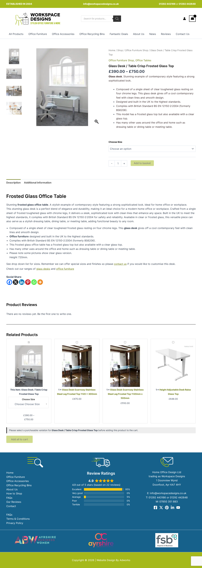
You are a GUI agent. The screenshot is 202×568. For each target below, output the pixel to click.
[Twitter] (161, 507)
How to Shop (14, 493)
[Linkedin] (21, 282)
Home (112, 50)
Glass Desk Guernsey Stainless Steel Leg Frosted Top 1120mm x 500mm (126, 393)
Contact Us (182, 34)
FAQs (9, 497)
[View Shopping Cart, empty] (192, 18)
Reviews (166, 34)
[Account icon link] (184, 18)
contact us (120, 263)
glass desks (43, 268)
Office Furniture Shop (136, 50)
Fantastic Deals (119, 34)
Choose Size (115, 142)
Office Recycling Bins (92, 34)
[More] (40, 282)
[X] (15, 282)
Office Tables (143, 60)
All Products (16, 34)
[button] (97, 89)
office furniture (65, 268)
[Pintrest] (167, 507)
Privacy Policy (14, 523)
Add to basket (142, 163)
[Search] (117, 18)
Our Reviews (13, 501)
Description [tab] (13, 182)
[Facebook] (9, 282)
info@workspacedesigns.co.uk (101, 3)
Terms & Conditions (18, 518)
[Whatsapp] (34, 282)
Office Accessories (63, 34)
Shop (120, 50)
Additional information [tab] (37, 182)
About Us (138, 34)
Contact (11, 506)
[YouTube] (178, 507)
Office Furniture (37, 34)
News (152, 34)
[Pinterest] (28, 282)
